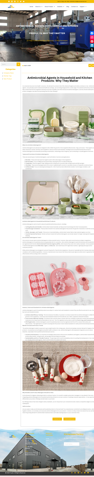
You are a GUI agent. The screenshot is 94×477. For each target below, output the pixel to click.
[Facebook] (8, 1)
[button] (90, 65)
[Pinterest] (14, 1)
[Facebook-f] (72, 472)
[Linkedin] (11, 1)
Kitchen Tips (8, 76)
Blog (67, 6)
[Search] (18, 64)
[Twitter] (20, 1)
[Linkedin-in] (75, 472)
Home (31, 6)
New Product (8, 79)
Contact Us (74, 6)
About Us (38, 6)
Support (82, 6)
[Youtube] (23, 1)
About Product (49, 6)
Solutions (59, 6)
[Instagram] (17, 1)
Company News (9, 73)
